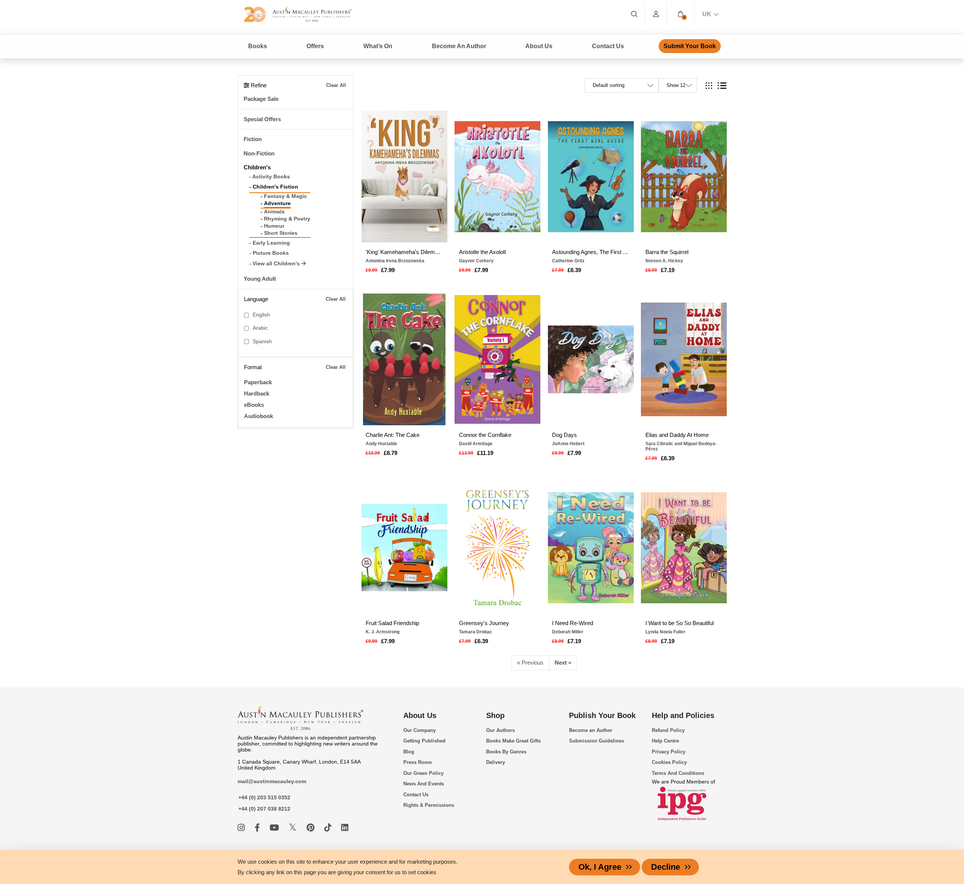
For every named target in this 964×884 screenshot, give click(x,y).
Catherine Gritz (568, 260)
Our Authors (500, 730)
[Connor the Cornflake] (497, 359)
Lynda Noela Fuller (665, 631)
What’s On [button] (377, 46)
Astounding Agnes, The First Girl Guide (590, 252)
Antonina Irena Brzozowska (395, 260)
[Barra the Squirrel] (684, 176)
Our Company (419, 730)
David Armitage (476, 443)
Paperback (258, 382)
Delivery (495, 762)
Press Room (417, 762)
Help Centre (665, 741)
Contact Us (608, 46)
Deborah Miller (567, 631)
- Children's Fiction (273, 187)
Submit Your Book (690, 46)
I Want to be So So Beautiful (679, 623)
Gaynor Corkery (476, 260)
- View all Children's (275, 263)
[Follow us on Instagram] (242, 827)
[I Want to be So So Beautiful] (684, 547)
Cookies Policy (669, 762)
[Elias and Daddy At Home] (684, 359)
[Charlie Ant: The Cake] (404, 359)
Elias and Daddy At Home (677, 435)
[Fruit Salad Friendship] (404, 547)
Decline (665, 867)
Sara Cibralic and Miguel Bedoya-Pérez (681, 446)
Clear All (336, 85)
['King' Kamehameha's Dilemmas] (404, 176)
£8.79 (390, 453)
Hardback (256, 393)
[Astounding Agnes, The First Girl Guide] (591, 176)
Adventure (277, 203)
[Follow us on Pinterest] (312, 827)
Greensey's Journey (484, 623)
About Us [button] (538, 46)
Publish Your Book (602, 715)
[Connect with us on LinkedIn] (344, 827)
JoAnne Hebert (568, 443)
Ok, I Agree (599, 867)
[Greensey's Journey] (497, 547)
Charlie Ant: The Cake (392, 435)
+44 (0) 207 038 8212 (264, 809)
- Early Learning (269, 243)
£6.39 (574, 270)
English (261, 315)
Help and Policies (683, 715)
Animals (274, 212)
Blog (408, 752)
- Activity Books (269, 177)
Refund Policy (668, 730)
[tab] (709, 85)
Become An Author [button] (459, 46)
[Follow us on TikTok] (329, 827)
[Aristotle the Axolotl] (497, 176)
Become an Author (590, 730)
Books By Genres (506, 752)
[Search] (634, 14)
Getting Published (424, 741)
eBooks (254, 405)
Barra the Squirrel (666, 252)
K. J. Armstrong (383, 631)
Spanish (262, 341)
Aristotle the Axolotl (482, 252)
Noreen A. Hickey (664, 260)
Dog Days (564, 435)
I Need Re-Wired (572, 623)
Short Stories (280, 233)
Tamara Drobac (475, 631)
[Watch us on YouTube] (275, 827)
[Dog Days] (591, 359)
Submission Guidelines (596, 741)
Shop (495, 715)
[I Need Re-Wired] (591, 547)
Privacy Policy (668, 752)
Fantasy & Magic (285, 196)
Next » (563, 662)
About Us (419, 715)
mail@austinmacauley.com (272, 781)
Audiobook (258, 416)
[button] (680, 14)
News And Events (423, 784)
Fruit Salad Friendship (392, 623)
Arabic (260, 328)
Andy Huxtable (381, 443)
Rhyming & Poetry (287, 219)
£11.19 (485, 453)
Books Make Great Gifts (513, 741)
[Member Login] (656, 14)
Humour (274, 226)
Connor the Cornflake (485, 435)
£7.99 (388, 270)
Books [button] (257, 46)
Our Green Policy (423, 773)
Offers (315, 46)
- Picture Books (269, 253)
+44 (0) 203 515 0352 (264, 797)
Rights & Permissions (428, 805)
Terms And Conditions (678, 773)
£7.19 (667, 270)
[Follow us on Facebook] (258, 827)
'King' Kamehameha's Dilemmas (404, 252)
